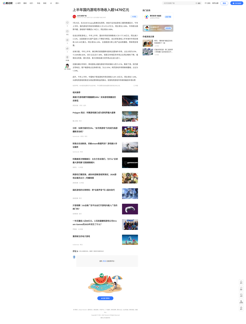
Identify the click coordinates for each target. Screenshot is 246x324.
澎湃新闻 (75, 213)
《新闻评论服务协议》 (98, 251)
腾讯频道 (131, 310)
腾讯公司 (103, 318)
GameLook (76, 136)
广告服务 (107, 310)
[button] (168, 16)
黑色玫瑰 (75, 105)
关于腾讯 (75, 310)
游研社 (75, 167)
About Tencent (83, 310)
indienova (76, 244)
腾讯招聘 (113, 310)
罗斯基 (75, 229)
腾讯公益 (119, 310)
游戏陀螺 (75, 182)
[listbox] (105, 168)
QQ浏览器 (125, 310)
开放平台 (102, 310)
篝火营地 (75, 121)
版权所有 (108, 318)
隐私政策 (96, 310)
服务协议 (90, 310)
